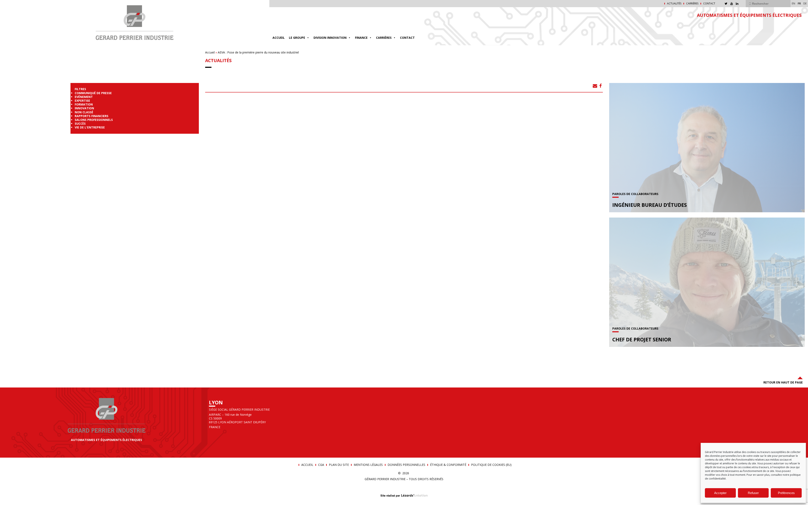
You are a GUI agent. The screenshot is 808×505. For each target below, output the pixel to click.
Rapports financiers (91, 116)
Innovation (84, 108)
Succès (80, 124)
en (793, 3)
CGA (321, 465)
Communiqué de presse (93, 93)
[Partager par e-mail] (595, 86)
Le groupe (297, 38)
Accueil (278, 38)
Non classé (84, 112)
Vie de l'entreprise (90, 127)
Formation (84, 104)
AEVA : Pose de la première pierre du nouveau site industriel (258, 52)
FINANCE (361, 38)
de (805, 3)
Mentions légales (368, 465)
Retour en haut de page (783, 382)
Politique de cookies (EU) (491, 465)
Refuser (753, 493)
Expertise (82, 101)
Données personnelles (406, 465)
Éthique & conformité (448, 465)
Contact (709, 3)
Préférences (786, 493)
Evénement (84, 97)
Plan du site (339, 465)
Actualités (674, 3)
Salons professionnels (94, 120)
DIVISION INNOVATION (330, 38)
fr (799, 3)
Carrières (692, 3)
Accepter (720, 493)
